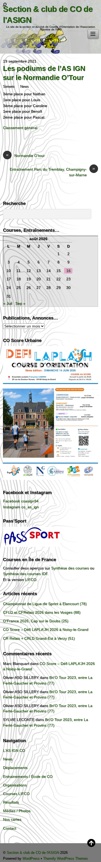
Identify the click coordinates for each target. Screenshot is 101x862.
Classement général (20, 128)
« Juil (7, 303)
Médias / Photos (16, 811)
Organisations (15, 785)
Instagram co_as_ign (21, 507)
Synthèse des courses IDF (25, 574)
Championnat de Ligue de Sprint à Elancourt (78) (45, 604)
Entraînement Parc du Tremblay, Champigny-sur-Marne (52, 172)
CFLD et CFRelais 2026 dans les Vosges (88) (42, 612)
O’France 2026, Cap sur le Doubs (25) (35, 621)
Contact (9, 828)
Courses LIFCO (16, 793)
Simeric (9, 86)
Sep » (20, 303)
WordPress (31, 858)
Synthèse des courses (70, 568)
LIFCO (30, 579)
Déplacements (15, 767)
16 (68, 270)
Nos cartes (12, 819)
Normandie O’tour (25, 155)
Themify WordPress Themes (65, 858)
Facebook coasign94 (21, 501)
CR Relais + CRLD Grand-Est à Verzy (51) (39, 638)
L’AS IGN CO (14, 750)
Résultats (11, 802)
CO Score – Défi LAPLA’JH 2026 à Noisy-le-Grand (45, 629)
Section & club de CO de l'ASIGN (33, 852)
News (24, 86)
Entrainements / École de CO (28, 776)
